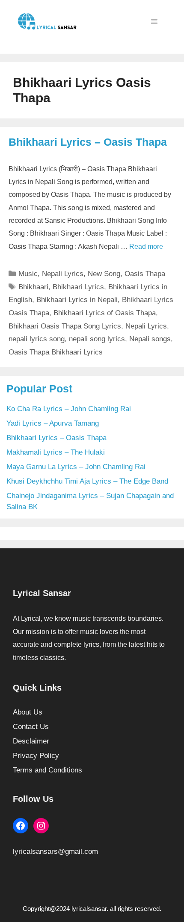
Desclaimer (31, 741)
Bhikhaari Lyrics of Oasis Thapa (104, 313)
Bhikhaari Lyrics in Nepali (77, 300)
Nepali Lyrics (62, 274)
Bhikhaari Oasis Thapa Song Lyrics (65, 326)
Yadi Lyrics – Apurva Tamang (52, 423)
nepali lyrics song (37, 339)
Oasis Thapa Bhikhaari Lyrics (56, 352)
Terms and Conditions (47, 770)
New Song (104, 274)
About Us (27, 712)
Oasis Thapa (145, 274)
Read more (146, 246)
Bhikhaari (33, 287)
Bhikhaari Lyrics (78, 287)
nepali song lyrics (97, 339)
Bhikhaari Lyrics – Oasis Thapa (88, 142)
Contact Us (31, 727)
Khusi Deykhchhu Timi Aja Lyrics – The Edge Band (87, 481)
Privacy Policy (36, 756)
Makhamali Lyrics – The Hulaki (55, 452)
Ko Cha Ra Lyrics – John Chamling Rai (68, 409)
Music (28, 274)
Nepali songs (150, 339)
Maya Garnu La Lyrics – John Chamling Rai (75, 467)
